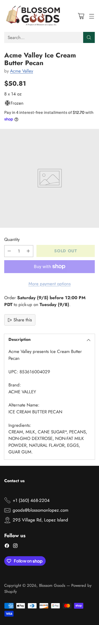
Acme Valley (21, 71)
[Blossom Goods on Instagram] (15, 546)
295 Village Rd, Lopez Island (40, 520)
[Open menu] (91, 16)
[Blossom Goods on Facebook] (7, 546)
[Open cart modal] (81, 16)
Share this (22, 320)
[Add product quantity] (28, 251)
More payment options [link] (50, 283)
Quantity (12, 239)
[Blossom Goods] (33, 16)
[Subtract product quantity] (9, 251)
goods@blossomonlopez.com (40, 510)
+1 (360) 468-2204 (31, 500)
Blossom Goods (52, 585)
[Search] (89, 37)
